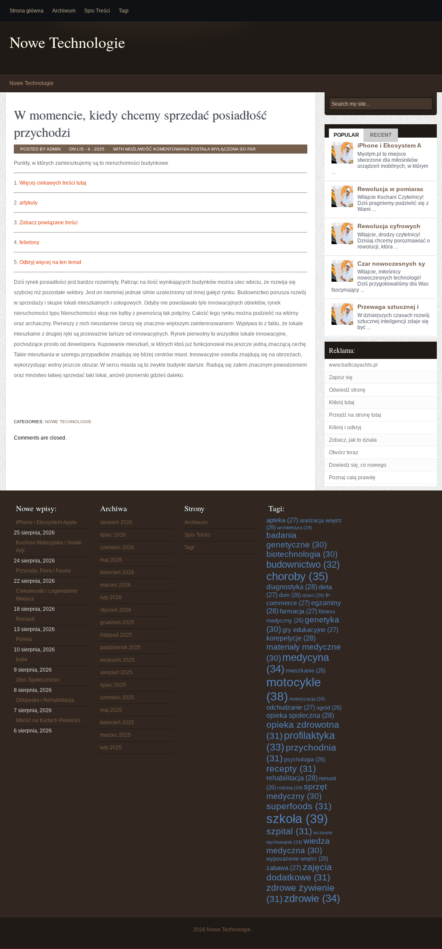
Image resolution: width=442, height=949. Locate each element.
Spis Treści (97, 11)
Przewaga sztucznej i (388, 306)
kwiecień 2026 (117, 572)
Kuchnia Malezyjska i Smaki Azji (49, 546)
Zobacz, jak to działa (353, 440)
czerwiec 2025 (117, 697)
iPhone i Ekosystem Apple (46, 522)
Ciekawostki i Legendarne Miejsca (46, 595)
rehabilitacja (292, 778)
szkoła (297, 818)
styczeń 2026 (115, 610)
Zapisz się (341, 377)
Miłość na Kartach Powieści (48, 720)
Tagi (124, 11)
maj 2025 (111, 710)
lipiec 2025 (113, 685)
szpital (289, 831)
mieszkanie (305, 670)
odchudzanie (290, 707)
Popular (346, 135)
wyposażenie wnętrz (297, 858)
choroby (297, 576)
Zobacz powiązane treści (48, 223)
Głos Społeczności (38, 680)
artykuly (28, 203)
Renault (25, 619)
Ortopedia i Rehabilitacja (45, 700)
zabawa (283, 867)
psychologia (304, 759)
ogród (328, 707)
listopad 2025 (116, 635)
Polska (24, 639)
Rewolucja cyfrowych (388, 226)
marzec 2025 (115, 735)
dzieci (313, 595)
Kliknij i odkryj (345, 427)
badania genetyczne (296, 540)
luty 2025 (111, 748)
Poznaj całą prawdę (352, 477)
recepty (291, 768)
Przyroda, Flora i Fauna (43, 571)
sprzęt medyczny (296, 791)
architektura (294, 527)
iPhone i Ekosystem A (389, 145)
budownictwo (303, 564)
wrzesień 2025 (117, 660)
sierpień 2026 (116, 522)
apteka (282, 520)
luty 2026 (111, 597)
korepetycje (291, 638)
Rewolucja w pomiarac (390, 188)
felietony (29, 242)
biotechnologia (302, 554)
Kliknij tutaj (341, 402)
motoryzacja (307, 698)
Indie (22, 660)
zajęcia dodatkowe (299, 872)
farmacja (298, 611)
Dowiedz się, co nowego (357, 465)
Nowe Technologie (67, 42)
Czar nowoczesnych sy (391, 263)
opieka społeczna (300, 715)
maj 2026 (111, 560)
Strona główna (26, 11)
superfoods (299, 806)
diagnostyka (291, 587)
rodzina (290, 787)
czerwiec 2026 (117, 547)
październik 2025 (120, 647)
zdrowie (312, 898)
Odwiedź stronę (347, 390)
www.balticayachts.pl (353, 365)
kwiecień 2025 (117, 723)
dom (290, 595)
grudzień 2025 (117, 622)
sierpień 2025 (116, 672)
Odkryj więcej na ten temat (50, 262)
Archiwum (64, 11)
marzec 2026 (115, 585)
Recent (380, 135)
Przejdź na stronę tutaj (355, 415)
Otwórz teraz (343, 452)
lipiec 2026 (113, 535)
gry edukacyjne (310, 629)
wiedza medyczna (298, 845)
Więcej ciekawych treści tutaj (52, 183)
